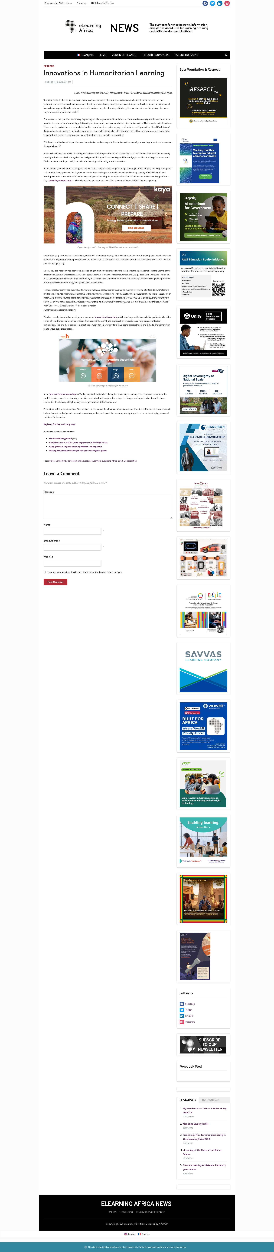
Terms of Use (126, 1211)
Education (86, 460)
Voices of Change (124, 55)
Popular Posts (188, 1100)
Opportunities (130, 460)
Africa (52, 460)
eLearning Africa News (136, 1204)
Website (48, 556)
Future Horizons (186, 55)
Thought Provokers (155, 55)
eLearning (96, 460)
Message (49, 491)
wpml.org (114, 1247)
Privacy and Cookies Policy (150, 1211)
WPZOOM (163, 1223)
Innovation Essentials (106, 316)
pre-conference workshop (63, 394)
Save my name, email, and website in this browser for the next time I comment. (84, 572)
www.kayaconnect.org (60, 180)
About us (81, 3)
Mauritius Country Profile (196, 1123)
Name (47, 524)
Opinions (49, 66)
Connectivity (61, 460)
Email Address (52, 540)
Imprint (112, 1211)
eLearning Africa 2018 (112, 460)
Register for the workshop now (59, 424)
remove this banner (177, 1247)
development (74, 460)
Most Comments (211, 1100)
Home (102, 55)
